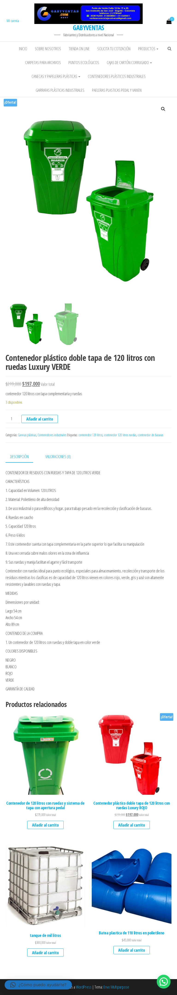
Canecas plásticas (27, 435)
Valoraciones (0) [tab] (58, 456)
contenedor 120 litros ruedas (120, 435)
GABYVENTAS (88, 27)
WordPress (83, 987)
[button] (163, 109)
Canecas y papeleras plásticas (55, 76)
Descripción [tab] (19, 456)
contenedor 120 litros (90, 435)
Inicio (23, 48)
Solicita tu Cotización (113, 48)
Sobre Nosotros (48, 48)
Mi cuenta (13, 20)
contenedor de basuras (150, 435)
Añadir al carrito (39, 419)
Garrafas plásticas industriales (60, 90)
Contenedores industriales (52, 435)
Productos (147, 48)
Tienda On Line (79, 48)
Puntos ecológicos (83, 62)
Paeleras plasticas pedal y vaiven (117, 90)
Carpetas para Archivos (43, 62)
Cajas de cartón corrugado (128, 62)
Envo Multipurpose (116, 987)
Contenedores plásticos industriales (117, 76)
